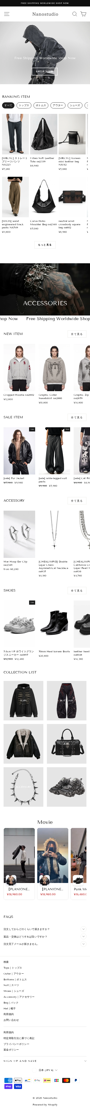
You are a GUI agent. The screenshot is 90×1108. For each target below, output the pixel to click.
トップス (24, 105)
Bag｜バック (11, 1002)
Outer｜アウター (14, 973)
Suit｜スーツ (11, 985)
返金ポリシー (11, 1049)
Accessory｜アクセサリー (19, 996)
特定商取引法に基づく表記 (19, 1038)
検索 (6, 961)
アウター (58, 105)
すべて (8, 105)
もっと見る (45, 244)
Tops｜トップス (13, 967)
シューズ (75, 105)
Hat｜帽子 (10, 1008)
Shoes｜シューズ (14, 990)
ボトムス (41, 105)
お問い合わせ (11, 1019)
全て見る (77, 334)
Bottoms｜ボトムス (15, 979)
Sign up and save (20, 1060)
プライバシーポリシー (16, 1044)
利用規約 (9, 1014)
